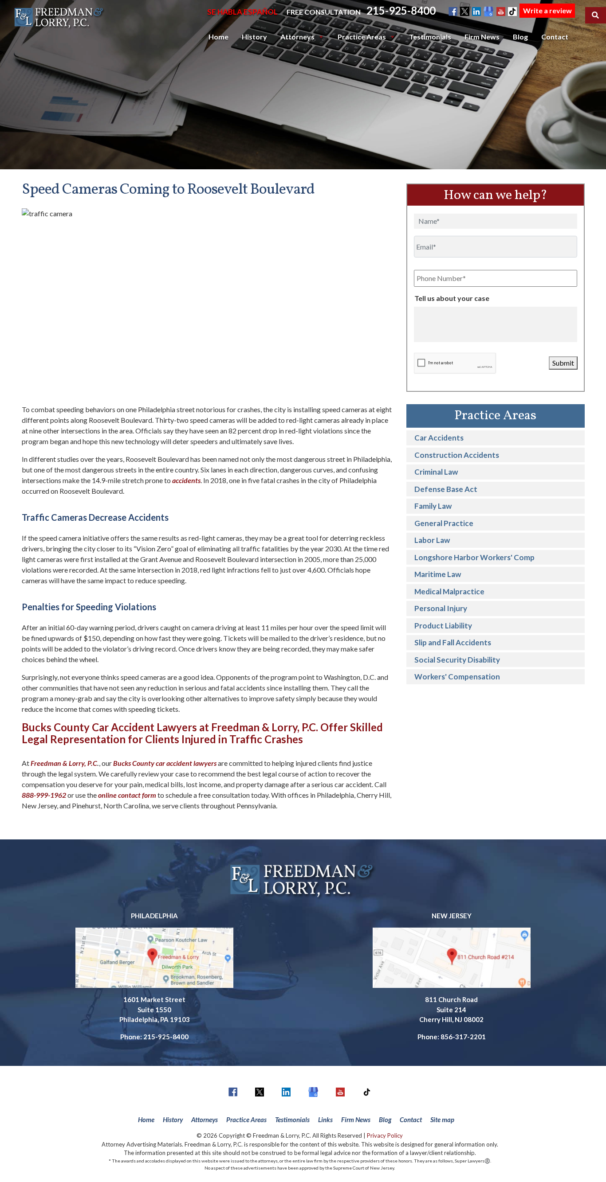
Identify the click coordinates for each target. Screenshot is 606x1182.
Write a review (547, 10)
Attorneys (297, 36)
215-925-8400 (401, 10)
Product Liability (443, 625)
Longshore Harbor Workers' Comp (474, 557)
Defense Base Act (445, 489)
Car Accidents (439, 437)
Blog (520, 36)
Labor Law (432, 540)
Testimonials (430, 36)
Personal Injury (440, 608)
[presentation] (455, 363)
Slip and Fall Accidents (452, 642)
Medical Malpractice (449, 591)
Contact (554, 36)
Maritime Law (437, 574)
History (254, 36)
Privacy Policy (385, 1135)
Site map (442, 1119)
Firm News (482, 36)
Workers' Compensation (457, 676)
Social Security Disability (457, 659)
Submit (563, 363)
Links (325, 1119)
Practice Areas (362, 36)
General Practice (443, 523)
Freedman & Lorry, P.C (64, 763)
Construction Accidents (456, 455)
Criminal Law (436, 471)
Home (218, 36)
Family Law (433, 506)
